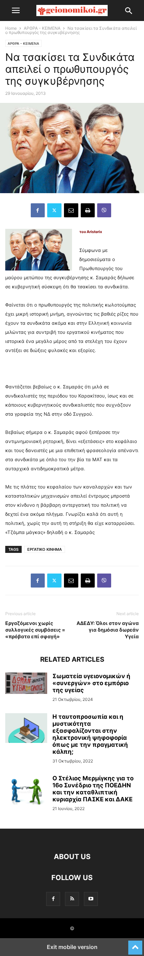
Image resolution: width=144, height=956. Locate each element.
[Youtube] (91, 898)
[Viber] (104, 210)
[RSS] (72, 898)
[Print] (88, 210)
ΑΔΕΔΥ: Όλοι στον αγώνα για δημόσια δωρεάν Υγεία (108, 629)
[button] (15, 10)
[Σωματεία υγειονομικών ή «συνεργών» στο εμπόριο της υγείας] (26, 683)
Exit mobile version (72, 946)
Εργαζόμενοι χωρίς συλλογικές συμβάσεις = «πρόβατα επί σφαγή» (35, 629)
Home (11, 28)
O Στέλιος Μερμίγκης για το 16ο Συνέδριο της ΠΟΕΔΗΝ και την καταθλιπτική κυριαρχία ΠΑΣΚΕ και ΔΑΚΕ (93, 789)
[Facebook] (38, 210)
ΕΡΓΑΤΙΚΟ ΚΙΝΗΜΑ (44, 549)
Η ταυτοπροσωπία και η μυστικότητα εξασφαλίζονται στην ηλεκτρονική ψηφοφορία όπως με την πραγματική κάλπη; (90, 734)
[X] (54, 210)
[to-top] (135, 944)
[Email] (71, 210)
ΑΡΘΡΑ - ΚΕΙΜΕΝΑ (42, 28)
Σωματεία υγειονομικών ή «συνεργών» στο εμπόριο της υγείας (91, 683)
